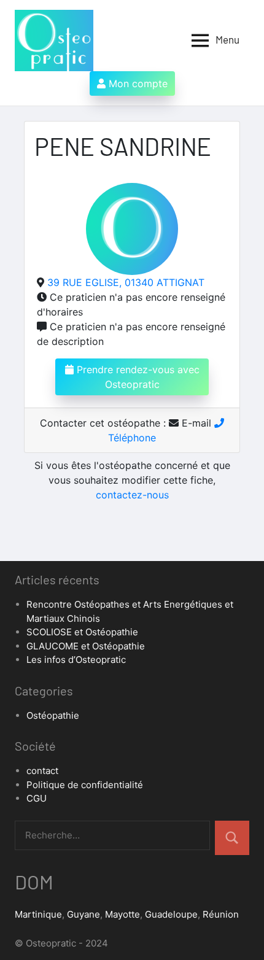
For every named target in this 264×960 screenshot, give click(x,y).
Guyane (83, 914)
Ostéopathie (52, 715)
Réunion (221, 914)
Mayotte (122, 914)
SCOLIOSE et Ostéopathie (82, 632)
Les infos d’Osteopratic (76, 659)
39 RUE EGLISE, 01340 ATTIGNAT (125, 282)
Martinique (38, 914)
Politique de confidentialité (84, 785)
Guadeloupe (171, 914)
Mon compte (137, 83)
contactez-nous (132, 495)
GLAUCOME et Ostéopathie (85, 646)
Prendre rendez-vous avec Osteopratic (137, 376)
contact (42, 770)
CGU (36, 798)
